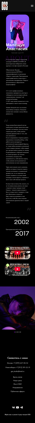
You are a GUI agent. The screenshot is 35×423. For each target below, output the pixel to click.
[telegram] (21, 407)
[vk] (13, 407)
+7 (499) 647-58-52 (20, 363)
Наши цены (17, 380)
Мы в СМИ (18, 384)
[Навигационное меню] (32, 6)
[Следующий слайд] (34, 308)
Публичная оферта (17, 391)
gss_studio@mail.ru (17, 371)
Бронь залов (17, 377)
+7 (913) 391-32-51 (23, 367)
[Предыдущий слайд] (0, 308)
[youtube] (17, 407)
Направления (18, 388)
